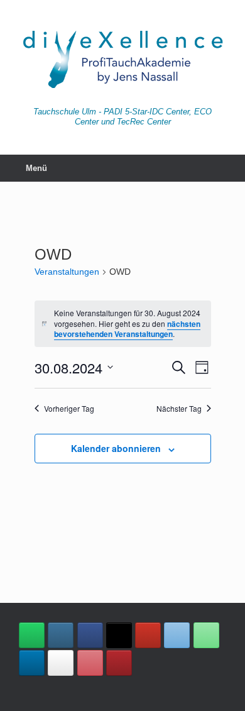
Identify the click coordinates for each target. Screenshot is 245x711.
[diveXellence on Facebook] (90, 635)
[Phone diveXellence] (206, 635)
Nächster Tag (179, 409)
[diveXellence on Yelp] (119, 663)
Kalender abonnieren (116, 448)
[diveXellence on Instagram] (61, 635)
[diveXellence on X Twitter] (119, 635)
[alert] (123, 323)
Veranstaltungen (67, 272)
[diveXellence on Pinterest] (90, 663)
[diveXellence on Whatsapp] (32, 635)
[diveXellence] (122, 58)
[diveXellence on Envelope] (177, 635)
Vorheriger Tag (69, 409)
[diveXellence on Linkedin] (32, 663)
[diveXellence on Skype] (61, 663)
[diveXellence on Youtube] (148, 635)
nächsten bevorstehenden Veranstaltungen (127, 329)
